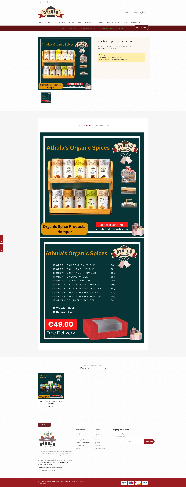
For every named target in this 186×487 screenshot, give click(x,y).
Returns (97, 446)
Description (84, 125)
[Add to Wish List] (52, 396)
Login (136, 12)
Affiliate (97, 440)
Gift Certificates (100, 437)
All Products (73, 28)
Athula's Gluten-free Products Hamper (51, 402)
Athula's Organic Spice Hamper (113, 28)
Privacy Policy (81, 440)
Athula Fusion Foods (57, 481)
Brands (97, 434)
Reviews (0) (102, 125)
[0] (141, 12)
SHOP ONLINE (141, 27)
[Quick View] (49, 396)
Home (64, 28)
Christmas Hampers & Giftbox (90, 28)
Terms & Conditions (83, 443)
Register (128, 12)
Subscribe (149, 441)
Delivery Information (83, 437)
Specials (97, 443)
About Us (79, 434)
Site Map (79, 448)
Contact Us (80, 446)
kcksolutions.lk (43, 483)
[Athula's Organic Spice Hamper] (46, 97)
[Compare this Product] (56, 396)
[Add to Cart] (45, 396)
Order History (99, 448)
